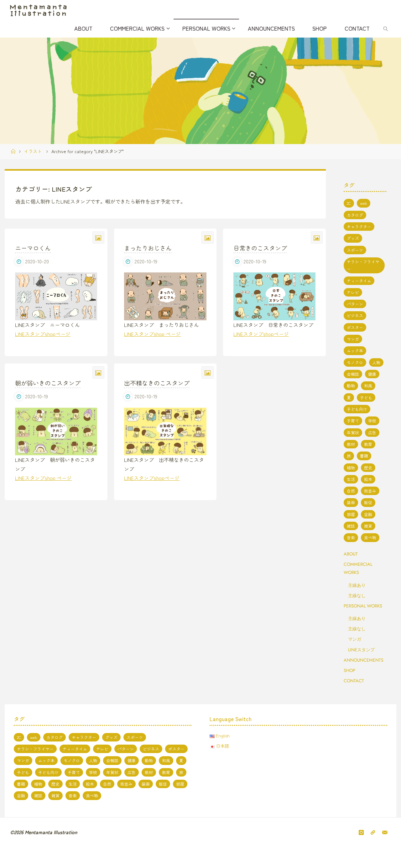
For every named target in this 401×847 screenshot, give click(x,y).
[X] (372, 832)
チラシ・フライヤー (363, 265)
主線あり (357, 585)
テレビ (353, 292)
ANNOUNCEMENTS (363, 660)
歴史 (368, 468)
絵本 (368, 479)
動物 (351, 386)
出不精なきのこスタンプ (157, 383)
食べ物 (370, 537)
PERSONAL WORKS (363, 606)
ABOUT (351, 554)
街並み (370, 491)
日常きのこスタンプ (260, 248)
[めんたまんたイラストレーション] (38, 9)
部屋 (351, 514)
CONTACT (354, 681)
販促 (368, 502)
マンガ (353, 339)
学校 (372, 421)
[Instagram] (361, 832)
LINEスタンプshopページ (42, 334)
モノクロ (355, 362)
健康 (372, 374)
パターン (355, 304)
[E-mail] (385, 832)
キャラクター (359, 227)
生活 (351, 479)
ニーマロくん (33, 248)
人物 (376, 362)
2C (349, 203)
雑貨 (368, 526)
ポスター (355, 327)
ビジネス (355, 315)
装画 (351, 502)
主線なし (357, 595)
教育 (368, 444)
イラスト (33, 151)
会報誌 (353, 374)
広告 (372, 433)
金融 (368, 514)
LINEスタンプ (361, 650)
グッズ (353, 238)
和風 (368, 386)
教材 (351, 444)
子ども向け (357, 409)
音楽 (351, 537)
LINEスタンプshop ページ (152, 334)
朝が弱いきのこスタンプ (48, 383)
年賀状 (353, 433)
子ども (366, 397)
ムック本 (355, 351)
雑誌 (351, 526)
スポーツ (355, 250)
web (363, 203)
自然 (351, 491)
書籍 (364, 456)
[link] (385, 28)
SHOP (349, 670)
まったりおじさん (148, 248)
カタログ (355, 215)
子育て (353, 421)
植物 (351, 468)
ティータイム (359, 281)
